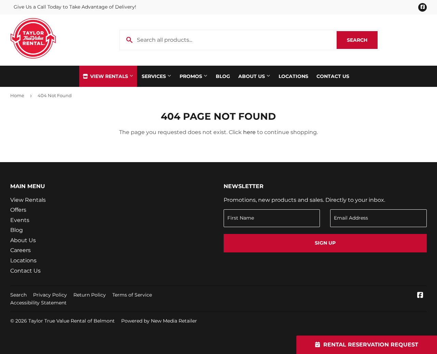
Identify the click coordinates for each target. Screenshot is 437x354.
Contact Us (332, 76)
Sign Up (325, 243)
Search (362, 40)
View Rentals (109, 76)
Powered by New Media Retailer (159, 321)
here (249, 132)
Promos (191, 76)
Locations (293, 76)
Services (154, 76)
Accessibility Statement (38, 302)
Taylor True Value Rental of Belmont (71, 321)
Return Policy (89, 295)
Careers (20, 250)
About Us (252, 76)
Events (19, 220)
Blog (223, 76)
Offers (18, 210)
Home (17, 95)
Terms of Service (132, 295)
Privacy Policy (50, 295)
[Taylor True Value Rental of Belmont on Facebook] (420, 295)
